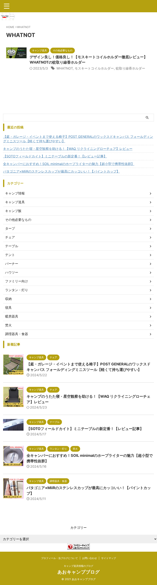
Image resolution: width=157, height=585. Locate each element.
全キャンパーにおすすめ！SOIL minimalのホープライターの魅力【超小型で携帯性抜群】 (68, 164)
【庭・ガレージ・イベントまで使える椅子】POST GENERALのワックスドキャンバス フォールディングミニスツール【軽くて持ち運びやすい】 (78, 139)
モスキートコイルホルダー (94, 68)
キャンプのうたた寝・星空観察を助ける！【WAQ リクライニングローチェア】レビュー (67, 149)
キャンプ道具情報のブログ (78, 565)
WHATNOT (64, 68)
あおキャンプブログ (78, 572)
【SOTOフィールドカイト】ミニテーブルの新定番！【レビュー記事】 (55, 156)
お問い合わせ (89, 558)
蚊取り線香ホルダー (130, 68)
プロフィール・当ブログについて (59, 558)
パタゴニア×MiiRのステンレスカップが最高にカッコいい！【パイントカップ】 (61, 171)
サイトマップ (108, 558)
